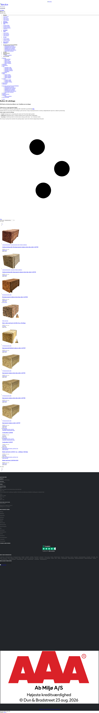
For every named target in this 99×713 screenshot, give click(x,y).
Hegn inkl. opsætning (10, 44)
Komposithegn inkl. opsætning (10, 46)
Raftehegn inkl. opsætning (9, 45)
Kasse (5, 712)
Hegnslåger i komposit (9, 70)
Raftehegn (5, 15)
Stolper (4, 31)
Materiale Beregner (5, 94)
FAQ (0, 528)
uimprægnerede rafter (11, 430)
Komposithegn (5, 65)
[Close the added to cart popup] (6, 712)
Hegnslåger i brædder (8, 69)
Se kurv (1, 712)
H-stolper (5, 37)
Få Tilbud (4, 93)
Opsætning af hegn (3, 524)
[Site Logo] (49, 1)
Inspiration (5, 54)
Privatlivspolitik (2, 541)
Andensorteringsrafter (6, 244)
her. (33, 108)
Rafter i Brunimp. (8, 62)
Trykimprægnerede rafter (6, 345)
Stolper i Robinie (6, 35)
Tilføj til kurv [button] (4, 250)
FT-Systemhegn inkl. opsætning (10, 49)
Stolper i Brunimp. (8, 76)
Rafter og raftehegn (8, 96)
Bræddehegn (4, 72)
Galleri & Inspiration (3, 526)
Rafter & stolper (2, 522)
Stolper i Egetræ (7, 74)
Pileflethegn (4, 64)
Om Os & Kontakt (6, 56)
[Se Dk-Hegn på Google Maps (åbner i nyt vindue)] (49, 607)
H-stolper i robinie (8, 80)
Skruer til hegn (5, 82)
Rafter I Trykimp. (8, 61)
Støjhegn (1, 520)
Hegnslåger (1, 519)
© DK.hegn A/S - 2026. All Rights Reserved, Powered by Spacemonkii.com (49, 709)
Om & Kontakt (2, 530)
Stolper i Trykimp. (8, 75)
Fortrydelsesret (2, 535)
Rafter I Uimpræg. (6, 20)
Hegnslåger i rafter (8, 67)
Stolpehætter (5, 42)
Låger (4, 23)
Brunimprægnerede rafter (15, 244)
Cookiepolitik (2, 539)
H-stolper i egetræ (8, 79)
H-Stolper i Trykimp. (6, 40)
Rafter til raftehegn (23, 244)
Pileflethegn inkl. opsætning (10, 48)
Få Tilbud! (2, 10)
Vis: (1, 221)
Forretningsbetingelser (3, 537)
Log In (3, 99)
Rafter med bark (7, 59)
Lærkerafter (13, 269)
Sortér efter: (2, 220)
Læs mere (4, 326)
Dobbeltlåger (5, 28)
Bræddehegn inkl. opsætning (10, 47)
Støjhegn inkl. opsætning (9, 50)
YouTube (1, 533)
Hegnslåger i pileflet (8, 68)
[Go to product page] (50, 235)
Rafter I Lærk (7, 60)
